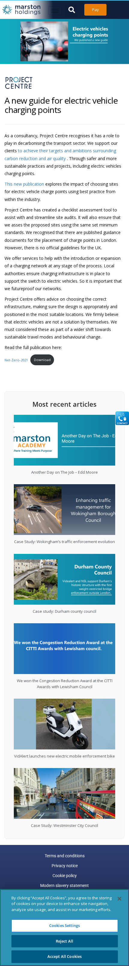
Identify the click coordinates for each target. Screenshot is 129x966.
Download (42, 359)
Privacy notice (65, 865)
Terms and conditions (65, 855)
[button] (71, 10)
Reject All (64, 941)
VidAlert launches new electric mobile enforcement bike (64, 756)
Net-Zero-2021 (16, 359)
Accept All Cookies (64, 956)
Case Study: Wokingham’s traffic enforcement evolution (64, 541)
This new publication (24, 184)
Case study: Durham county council (64, 611)
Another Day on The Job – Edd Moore (64, 472)
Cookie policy (64, 875)
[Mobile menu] (55, 10)
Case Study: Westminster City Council (64, 825)
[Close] (119, 898)
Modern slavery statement (64, 885)
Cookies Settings (64, 925)
